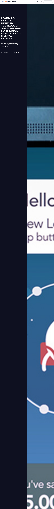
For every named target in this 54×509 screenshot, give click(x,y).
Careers (39, 1)
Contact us (47, 1)
